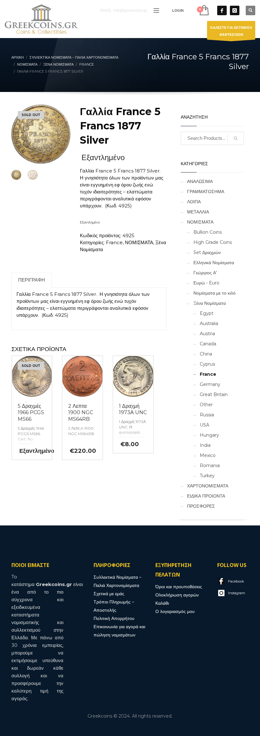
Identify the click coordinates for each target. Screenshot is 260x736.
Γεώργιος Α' (205, 273)
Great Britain (214, 394)
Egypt (206, 313)
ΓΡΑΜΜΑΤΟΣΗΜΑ (205, 191)
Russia (207, 415)
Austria (207, 333)
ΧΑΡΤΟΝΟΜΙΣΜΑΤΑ (207, 486)
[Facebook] (222, 10)
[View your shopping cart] (204, 10)
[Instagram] (234, 10)
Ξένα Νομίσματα (209, 303)
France (114, 242)
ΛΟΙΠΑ (194, 202)
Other (206, 404)
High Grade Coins (212, 242)
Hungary (209, 435)
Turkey (207, 476)
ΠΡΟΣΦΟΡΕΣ (201, 506)
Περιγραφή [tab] (31, 280)
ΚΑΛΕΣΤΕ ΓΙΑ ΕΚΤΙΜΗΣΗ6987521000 (231, 31)
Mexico (208, 455)
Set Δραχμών (207, 252)
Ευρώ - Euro (206, 283)
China (206, 354)
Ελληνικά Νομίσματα (213, 262)
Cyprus (207, 364)
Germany (210, 384)
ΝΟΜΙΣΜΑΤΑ (139, 242)
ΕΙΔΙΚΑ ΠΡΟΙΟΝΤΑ (206, 496)
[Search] (235, 138)
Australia (209, 323)
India (205, 445)
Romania (210, 465)
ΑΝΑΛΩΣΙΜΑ (200, 181)
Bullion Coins (207, 232)
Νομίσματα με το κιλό (214, 293)
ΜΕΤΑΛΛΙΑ (198, 212)
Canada (208, 344)
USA (204, 425)
